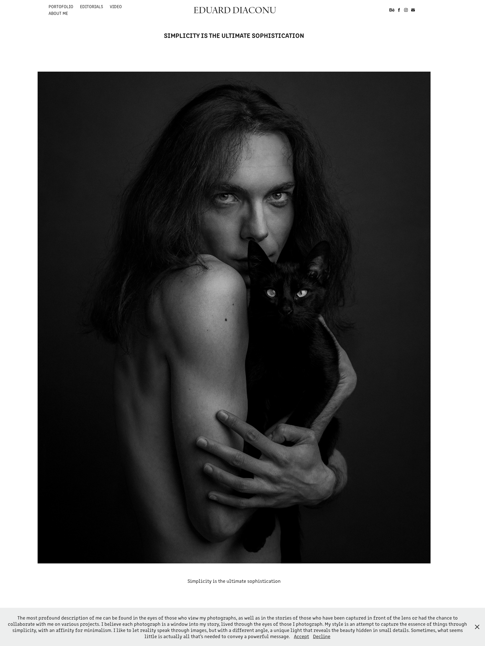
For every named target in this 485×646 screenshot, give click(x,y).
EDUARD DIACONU (234, 9)
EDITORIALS (91, 6)
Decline (321, 636)
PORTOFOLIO (61, 6)
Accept (301, 636)
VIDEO (116, 6)
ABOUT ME (58, 13)
